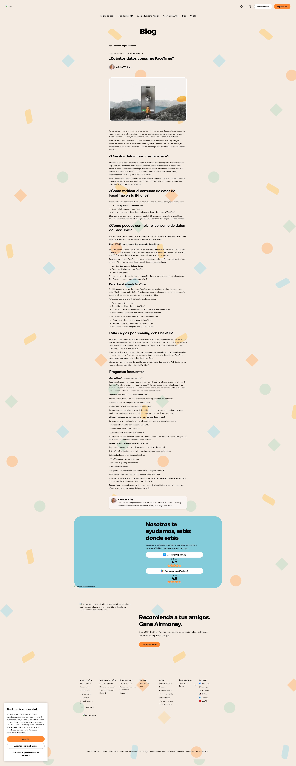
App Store (128, 365)
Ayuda (193, 15)
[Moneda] (250, 6)
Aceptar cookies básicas (25, 745)
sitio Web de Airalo (174, 362)
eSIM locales (84, 697)
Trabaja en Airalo (165, 704)
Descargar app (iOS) (176, 554)
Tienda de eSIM (125, 15)
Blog (184, 15)
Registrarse (282, 6)
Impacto (162, 687)
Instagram (205, 687)
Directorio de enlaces (176, 751)
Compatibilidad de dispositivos (106, 691)
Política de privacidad (128, 751)
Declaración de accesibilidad (197, 751)
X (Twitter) (205, 690)
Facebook (205, 683)
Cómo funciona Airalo (108, 687)
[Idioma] (241, 6)
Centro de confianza (110, 751)
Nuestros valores (165, 690)
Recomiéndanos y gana (86, 702)
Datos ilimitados (85, 687)
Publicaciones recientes (144, 684)
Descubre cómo (149, 644)
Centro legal (143, 751)
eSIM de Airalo (122, 352)
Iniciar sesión (263, 6)
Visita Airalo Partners (183, 684)
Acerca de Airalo (171, 15)
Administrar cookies (158, 751)
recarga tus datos (126, 358)
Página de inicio (107, 15)
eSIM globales (85, 690)
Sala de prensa (164, 697)
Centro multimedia (166, 694)
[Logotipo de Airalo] (12, 6)
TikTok (204, 694)
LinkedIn (205, 697)
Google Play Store (141, 365)
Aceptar (26, 739)
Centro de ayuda (125, 683)
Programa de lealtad (87, 707)
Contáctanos (124, 693)
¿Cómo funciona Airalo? (148, 15)
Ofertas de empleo (166, 701)
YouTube (205, 701)
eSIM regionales (85, 694)
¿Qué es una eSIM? (106, 683)
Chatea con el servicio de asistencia (127, 688)
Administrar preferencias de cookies (26, 753)
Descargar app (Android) (176, 571)
